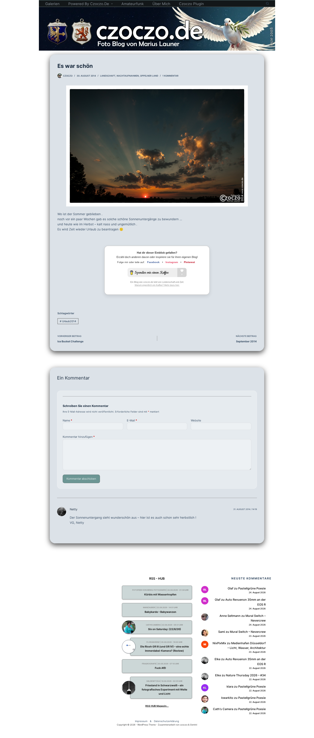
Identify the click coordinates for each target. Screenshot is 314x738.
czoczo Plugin (191, 4)
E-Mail (132, 420)
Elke (217, 659)
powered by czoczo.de (88, 4)
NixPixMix (219, 643)
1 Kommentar (170, 75)
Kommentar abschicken (81, 478)
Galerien (52, 4)
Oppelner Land (149, 75)
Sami (221, 632)
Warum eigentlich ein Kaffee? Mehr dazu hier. (157, 285)
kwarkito (227, 698)
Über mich (161, 4)
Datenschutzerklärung (166, 721)
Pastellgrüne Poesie (252, 588)
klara (230, 686)
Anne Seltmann (230, 616)
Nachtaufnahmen (128, 75)
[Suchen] (267, 3)
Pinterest (189, 262)
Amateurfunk (132, 4)
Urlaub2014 (68, 321)
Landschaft (107, 75)
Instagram (172, 262)
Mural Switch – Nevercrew (248, 632)
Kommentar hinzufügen (79, 436)
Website (196, 420)
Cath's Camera (223, 709)
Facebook (153, 262)
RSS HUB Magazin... (157, 705)
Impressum (141, 721)
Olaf (230, 588)
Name (67, 420)
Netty (73, 509)
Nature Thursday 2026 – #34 (246, 675)
